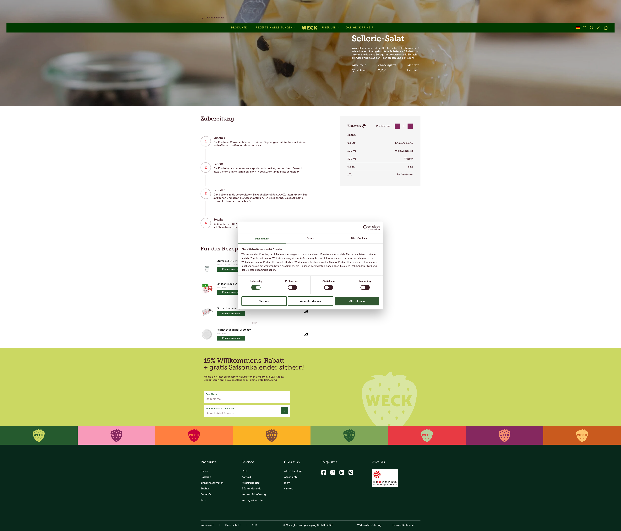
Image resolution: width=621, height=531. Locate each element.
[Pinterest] (351, 472)
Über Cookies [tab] (359, 238)
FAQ (244, 471)
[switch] (292, 287)
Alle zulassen (357, 301)
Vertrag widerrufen (253, 500)
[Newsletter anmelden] (284, 410)
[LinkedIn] (341, 472)
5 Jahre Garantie (251, 488)
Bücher (205, 488)
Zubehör (206, 494)
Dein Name (211, 394)
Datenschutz (233, 525)
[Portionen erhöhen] (410, 126)
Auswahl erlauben (310, 301)
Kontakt (246, 476)
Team (287, 482)
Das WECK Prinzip (360, 27)
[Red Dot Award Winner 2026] (385, 478)
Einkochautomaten (212, 482)
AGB (254, 525)
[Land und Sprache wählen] (578, 27)
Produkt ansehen (231, 269)
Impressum (207, 525)
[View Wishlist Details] (584, 27)
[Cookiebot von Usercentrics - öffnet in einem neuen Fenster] (365, 227)
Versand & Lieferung (254, 494)
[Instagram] (332, 472)
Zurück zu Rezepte (214, 18)
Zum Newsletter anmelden (220, 408)
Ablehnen (264, 301)
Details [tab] (311, 238)
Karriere (288, 488)
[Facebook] (323, 472)
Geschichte (291, 476)
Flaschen (206, 476)
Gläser (204, 471)
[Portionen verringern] (397, 126)
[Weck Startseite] (309, 28)
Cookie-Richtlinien (403, 525)
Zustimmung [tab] (262, 238)
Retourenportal (251, 482)
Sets (203, 500)
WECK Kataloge (293, 471)
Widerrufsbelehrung (369, 525)
